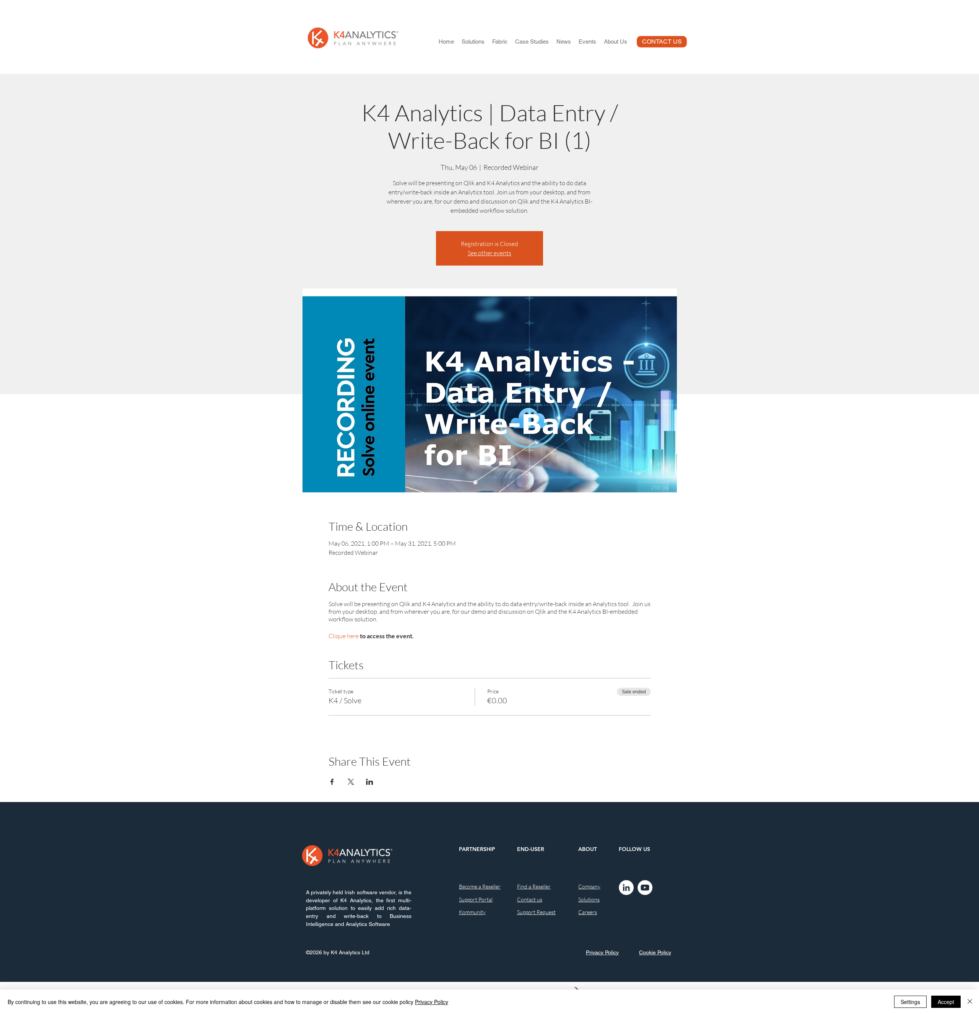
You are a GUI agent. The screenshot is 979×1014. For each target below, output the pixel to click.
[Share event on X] (351, 782)
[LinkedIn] (626, 887)
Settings (910, 1002)
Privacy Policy (431, 1002)
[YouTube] (644, 887)
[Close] (969, 1002)
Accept (946, 1002)
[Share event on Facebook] (332, 782)
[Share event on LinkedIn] (369, 782)
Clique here (344, 636)
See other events (489, 253)
